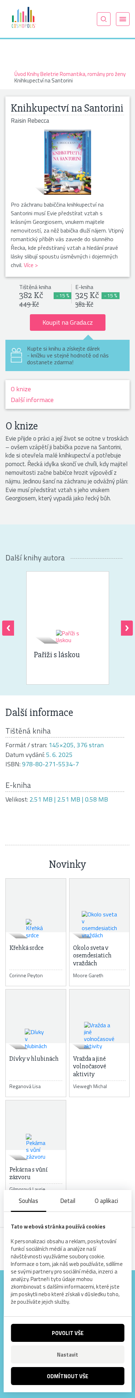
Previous (8, 628)
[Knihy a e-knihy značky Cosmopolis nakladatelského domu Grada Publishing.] (23, 18)
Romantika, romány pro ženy (93, 74)
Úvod (20, 74)
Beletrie (49, 74)
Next (127, 628)
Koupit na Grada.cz (67, 322)
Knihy (33, 74)
